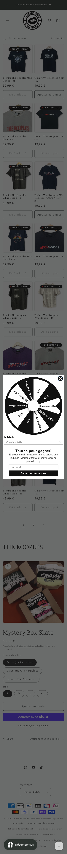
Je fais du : (10, 437)
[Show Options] (60, 442)
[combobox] (32, 442)
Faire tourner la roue (33, 473)
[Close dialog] (60, 378)
